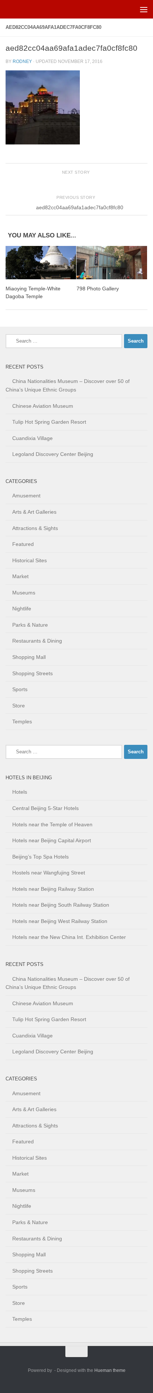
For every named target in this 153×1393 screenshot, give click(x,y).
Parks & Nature (30, 625)
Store (18, 706)
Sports (19, 689)
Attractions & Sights (35, 528)
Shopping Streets (32, 673)
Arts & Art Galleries (34, 512)
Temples (22, 721)
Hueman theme (110, 1370)
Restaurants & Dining (37, 641)
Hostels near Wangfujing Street (48, 873)
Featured (23, 544)
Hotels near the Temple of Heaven (52, 824)
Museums (23, 593)
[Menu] (143, 9)
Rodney (22, 61)
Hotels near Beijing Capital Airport (51, 840)
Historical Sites (29, 560)
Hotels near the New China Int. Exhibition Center (69, 937)
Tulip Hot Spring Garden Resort (49, 422)
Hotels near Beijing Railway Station (53, 889)
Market (20, 576)
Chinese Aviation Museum (42, 406)
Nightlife (21, 608)
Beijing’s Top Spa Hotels (40, 857)
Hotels (19, 792)
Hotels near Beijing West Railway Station (59, 921)
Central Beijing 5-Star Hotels (45, 808)
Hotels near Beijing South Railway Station (60, 905)
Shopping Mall (29, 657)
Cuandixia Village (32, 438)
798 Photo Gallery (97, 288)
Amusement (26, 496)
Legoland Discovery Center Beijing (52, 454)
